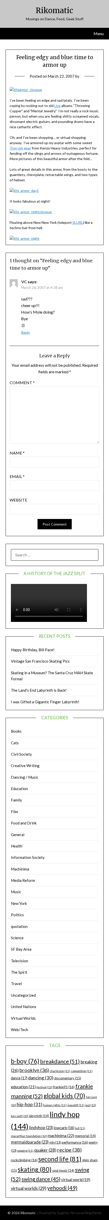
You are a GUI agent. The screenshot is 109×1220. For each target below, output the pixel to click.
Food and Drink (24, 823)
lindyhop (41, 1127)
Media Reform (23, 880)
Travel (16, 983)
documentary (67, 1078)
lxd (80, 1128)
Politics (17, 914)
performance (75, 1142)
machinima (61, 1135)
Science (17, 937)
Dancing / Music (24, 777)
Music (16, 891)
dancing (40, 1077)
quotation (19, 926)
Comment (22, 382)
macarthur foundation (29, 1136)
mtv (55, 1142)
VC (24, 281)
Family (16, 800)
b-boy (25, 1061)
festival (44, 1087)
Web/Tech (19, 1029)
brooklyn (34, 1070)
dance (19, 1078)
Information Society (28, 857)
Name (17, 452)
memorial (85, 1136)
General (17, 834)
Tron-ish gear (20, 148)
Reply (25, 332)
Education (19, 788)
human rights (55, 1105)
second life (59, 1159)
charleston (60, 1071)
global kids (64, 1095)
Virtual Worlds (23, 1018)
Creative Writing (25, 765)
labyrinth (39, 1116)
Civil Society (21, 754)
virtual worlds (28, 1188)
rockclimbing (24, 1160)
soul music (63, 1170)
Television (19, 960)
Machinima (20, 869)
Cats (15, 742)
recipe (69, 1150)
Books (16, 731)
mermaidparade (30, 1142)
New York (19, 903)
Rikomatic (54, 10)
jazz (90, 1105)
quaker (45, 1150)
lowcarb (64, 1128)
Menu (99, 33)
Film (14, 811)
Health (16, 846)
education (23, 1086)
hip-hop (29, 1104)
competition (82, 1071)
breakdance (60, 1061)
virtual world (75, 1179)
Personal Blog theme (86, 1213)
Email (17, 476)
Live (57, 105)
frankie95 (64, 1087)
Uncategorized (23, 995)
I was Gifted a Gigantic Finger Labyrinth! (45, 702)
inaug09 (75, 1105)
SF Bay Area (21, 949)
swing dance (41, 1179)
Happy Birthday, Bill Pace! (33, 649)
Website (18, 499)
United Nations (23, 1006)
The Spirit (19, 972)
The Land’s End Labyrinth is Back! (39, 690)
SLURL (77, 222)
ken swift (19, 1116)
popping (25, 1150)
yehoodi (62, 1188)
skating (34, 1169)
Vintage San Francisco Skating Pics (40, 661)
